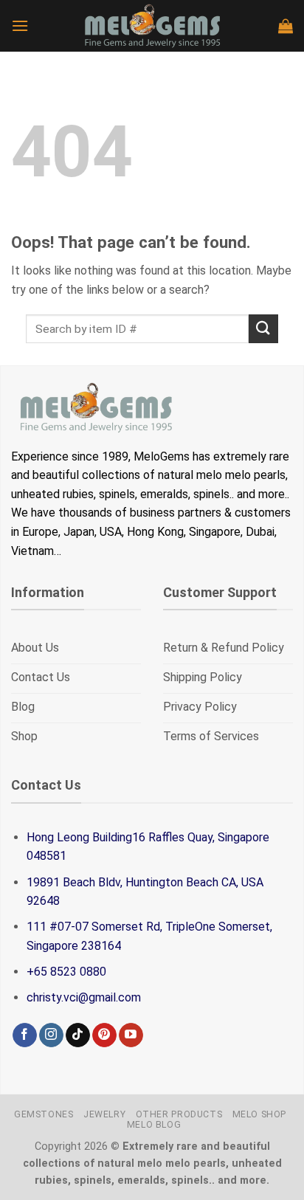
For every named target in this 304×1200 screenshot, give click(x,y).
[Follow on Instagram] (51, 1035)
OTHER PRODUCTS (179, 1114)
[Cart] (285, 26)
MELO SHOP (259, 1114)
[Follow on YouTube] (131, 1035)
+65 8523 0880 (66, 972)
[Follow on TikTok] (78, 1035)
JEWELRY (104, 1114)
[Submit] (263, 328)
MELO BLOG (154, 1125)
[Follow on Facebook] (25, 1035)
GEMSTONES (44, 1114)
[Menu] (20, 25)
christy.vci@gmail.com (84, 997)
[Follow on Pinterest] (104, 1035)
